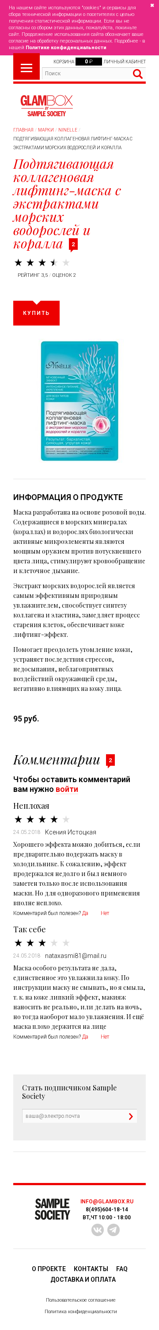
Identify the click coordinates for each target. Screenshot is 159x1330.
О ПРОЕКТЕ (49, 1268)
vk (97, 1230)
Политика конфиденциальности (81, 1311)
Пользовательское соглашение (81, 1300)
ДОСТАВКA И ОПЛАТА (83, 1279)
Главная (23, 130)
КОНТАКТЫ (91, 1268)
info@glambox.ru (106, 1201)
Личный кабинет (124, 61)
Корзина (63, 61)
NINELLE (67, 130)
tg (113, 1230)
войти (67, 789)
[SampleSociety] (46, 106)
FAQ (122, 1268)
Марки (46, 130)
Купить (36, 313)
